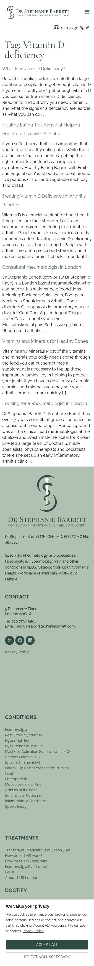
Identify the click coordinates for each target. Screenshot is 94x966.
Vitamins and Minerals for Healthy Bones (45, 341)
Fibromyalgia (16, 729)
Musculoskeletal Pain (23, 784)
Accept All (47, 944)
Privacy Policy (33, 931)
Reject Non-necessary (47, 957)
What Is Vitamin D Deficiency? (33, 68)
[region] (47, 932)
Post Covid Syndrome (23, 735)
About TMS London (21, 877)
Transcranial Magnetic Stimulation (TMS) (38, 850)
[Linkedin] (30, 640)
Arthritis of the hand (21, 790)
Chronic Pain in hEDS (22, 757)
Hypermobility (17, 740)
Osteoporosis (16, 779)
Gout (9, 773)
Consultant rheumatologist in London (41, 267)
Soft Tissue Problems (23, 795)
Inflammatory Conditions (26, 801)
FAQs (9, 872)
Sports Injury (16, 806)
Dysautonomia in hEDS (24, 746)
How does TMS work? (23, 855)
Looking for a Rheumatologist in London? (45, 403)
